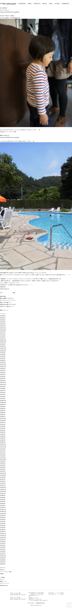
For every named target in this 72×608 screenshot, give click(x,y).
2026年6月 (2, 317)
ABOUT (44, 3)
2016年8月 (2, 463)
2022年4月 (2, 374)
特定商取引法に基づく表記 (40, 602)
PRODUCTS (37, 3)
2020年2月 (2, 414)
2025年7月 (2, 334)
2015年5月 (2, 481)
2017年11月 (3, 447)
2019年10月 (3, 418)
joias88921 (16, 12)
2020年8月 (2, 406)
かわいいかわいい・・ (5, 10)
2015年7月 (2, 479)
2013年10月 (3, 513)
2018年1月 (2, 443)
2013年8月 (2, 517)
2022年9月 (2, 368)
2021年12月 (3, 382)
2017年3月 (2, 457)
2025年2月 (2, 338)
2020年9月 (2, 404)
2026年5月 (2, 319)
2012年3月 (2, 551)
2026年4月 (2, 321)
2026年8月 (2, 315)
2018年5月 (2, 441)
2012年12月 (3, 533)
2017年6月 (2, 453)
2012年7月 (2, 543)
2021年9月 (2, 386)
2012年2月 (2, 553)
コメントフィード (4, 583)
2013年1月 (2, 531)
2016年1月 (2, 471)
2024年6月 (2, 344)
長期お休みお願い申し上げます (8, 304)
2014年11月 (3, 489)
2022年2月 (2, 378)
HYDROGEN (22, 3)
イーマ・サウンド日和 (10, 131)
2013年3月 (2, 527)
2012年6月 (2, 545)
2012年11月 (3, 535)
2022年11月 (3, 366)
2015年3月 (2, 483)
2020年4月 (2, 412)
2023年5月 (2, 358)
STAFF (51, 3)
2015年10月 (3, 475)
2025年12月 (3, 328)
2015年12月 (3, 473)
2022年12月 (3, 364)
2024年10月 (3, 342)
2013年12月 (3, 509)
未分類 (1, 573)
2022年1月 (2, 380)
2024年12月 (3, 340)
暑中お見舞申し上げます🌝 (7, 298)
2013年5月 (2, 523)
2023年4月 (2, 360)
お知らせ (7, 288)
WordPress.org (3, 585)
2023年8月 (2, 354)
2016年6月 (2, 465)
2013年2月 (2, 529)
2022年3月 (2, 376)
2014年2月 (2, 505)
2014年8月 (2, 495)
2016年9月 (2, 461)
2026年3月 (2, 323)
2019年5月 (2, 424)
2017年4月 (2, 455)
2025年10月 (3, 330)
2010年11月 (3, 556)
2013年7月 (2, 519)
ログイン (2, 579)
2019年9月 (2, 420)
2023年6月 (2, 356)
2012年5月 (2, 547)
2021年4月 (2, 396)
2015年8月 (2, 477)
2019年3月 (2, 428)
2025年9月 (2, 332)
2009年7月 (2, 564)
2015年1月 (2, 485)
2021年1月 (2, 398)
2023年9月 (2, 352)
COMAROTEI (65, 3)
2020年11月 (3, 400)
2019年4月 (2, 426)
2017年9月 (2, 449)
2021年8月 (2, 388)
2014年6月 (2, 497)
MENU (30, 3)
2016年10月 (3, 459)
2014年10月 (3, 491)
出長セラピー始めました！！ (7, 306)
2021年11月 (3, 384)
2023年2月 (2, 362)
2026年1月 (2, 326)
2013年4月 (2, 525)
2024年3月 (2, 346)
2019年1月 (2, 432)
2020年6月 (2, 408)
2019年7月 (2, 422)
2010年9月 (2, 558)
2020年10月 (3, 402)
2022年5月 (2, 372)
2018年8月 (2, 436)
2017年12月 (3, 445)
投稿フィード (3, 581)
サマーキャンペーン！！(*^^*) (7, 300)
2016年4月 (2, 467)
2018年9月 (2, 434)
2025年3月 (2, 336)
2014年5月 (2, 499)
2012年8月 (2, 541)
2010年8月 (2, 560)
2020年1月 (2, 416)
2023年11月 (3, 348)
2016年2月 (2, 469)
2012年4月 (2, 549)
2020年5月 (2, 410)
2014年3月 (2, 503)
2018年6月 (2, 439)
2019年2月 (2, 430)
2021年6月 (2, 392)
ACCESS (57, 3)
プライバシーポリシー (31, 602)
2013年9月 (2, 515)
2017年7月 (2, 451)
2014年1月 (2, 507)
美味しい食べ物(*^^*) (5, 302)
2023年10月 (3, 350)
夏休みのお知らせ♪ (5, 135)
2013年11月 (3, 511)
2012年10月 (3, 537)
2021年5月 (2, 394)
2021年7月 (2, 390)
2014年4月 (2, 501)
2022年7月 (2, 370)
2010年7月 (2, 562)
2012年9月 (2, 539)
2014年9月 (2, 493)
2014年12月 (3, 487)
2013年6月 (2, 521)
